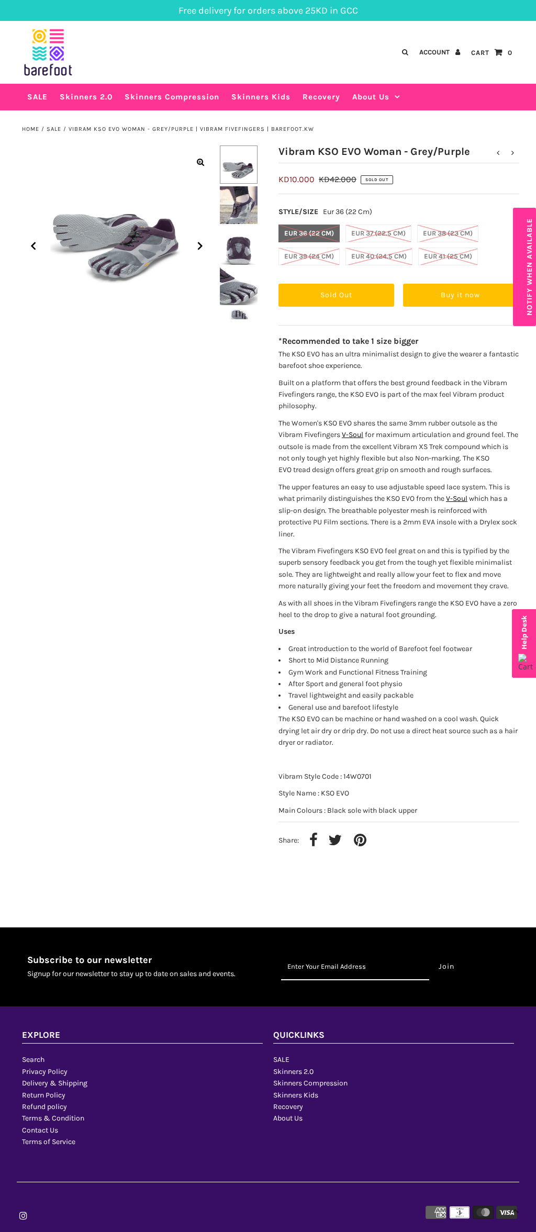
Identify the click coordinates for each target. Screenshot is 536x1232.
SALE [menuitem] (37, 97)
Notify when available (529, 267)
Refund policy (44, 1106)
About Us (370, 97)
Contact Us (40, 1130)
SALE (54, 129)
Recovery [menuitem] (321, 97)
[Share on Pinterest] (360, 841)
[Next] (200, 245)
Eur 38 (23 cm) (448, 233)
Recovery (288, 1106)
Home (30, 129)
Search (33, 1059)
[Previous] (33, 245)
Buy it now (460, 294)
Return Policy (43, 1095)
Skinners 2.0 (293, 1071)
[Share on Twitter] (335, 841)
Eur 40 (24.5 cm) (379, 256)
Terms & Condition (53, 1118)
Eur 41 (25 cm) (448, 256)
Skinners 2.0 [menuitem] (86, 97)
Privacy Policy (45, 1071)
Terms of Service (48, 1141)
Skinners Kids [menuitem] (261, 97)
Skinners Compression (310, 1083)
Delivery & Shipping (54, 1083)
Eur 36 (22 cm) (309, 233)
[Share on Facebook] (313, 841)
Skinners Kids (295, 1095)
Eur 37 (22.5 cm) (378, 233)
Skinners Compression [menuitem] (172, 97)
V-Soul (352, 434)
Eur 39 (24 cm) (309, 256)
